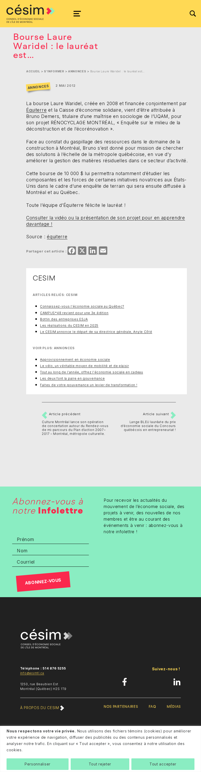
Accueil (33, 71)
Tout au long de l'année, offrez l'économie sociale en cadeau (91, 372)
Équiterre (36, 110)
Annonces (77, 71)
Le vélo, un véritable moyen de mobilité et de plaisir (84, 366)
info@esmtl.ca (32, 673)
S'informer (54, 71)
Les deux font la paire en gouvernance (72, 378)
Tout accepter (162, 764)
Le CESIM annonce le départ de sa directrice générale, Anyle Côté (96, 332)
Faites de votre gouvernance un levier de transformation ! (88, 385)
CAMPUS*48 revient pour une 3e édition (74, 313)
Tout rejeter (100, 764)
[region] (100, 749)
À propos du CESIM (40, 708)
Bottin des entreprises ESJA (64, 319)
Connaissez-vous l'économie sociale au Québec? (82, 306)
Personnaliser (38, 764)
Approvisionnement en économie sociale (75, 359)
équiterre (57, 236)
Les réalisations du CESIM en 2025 (69, 325)
